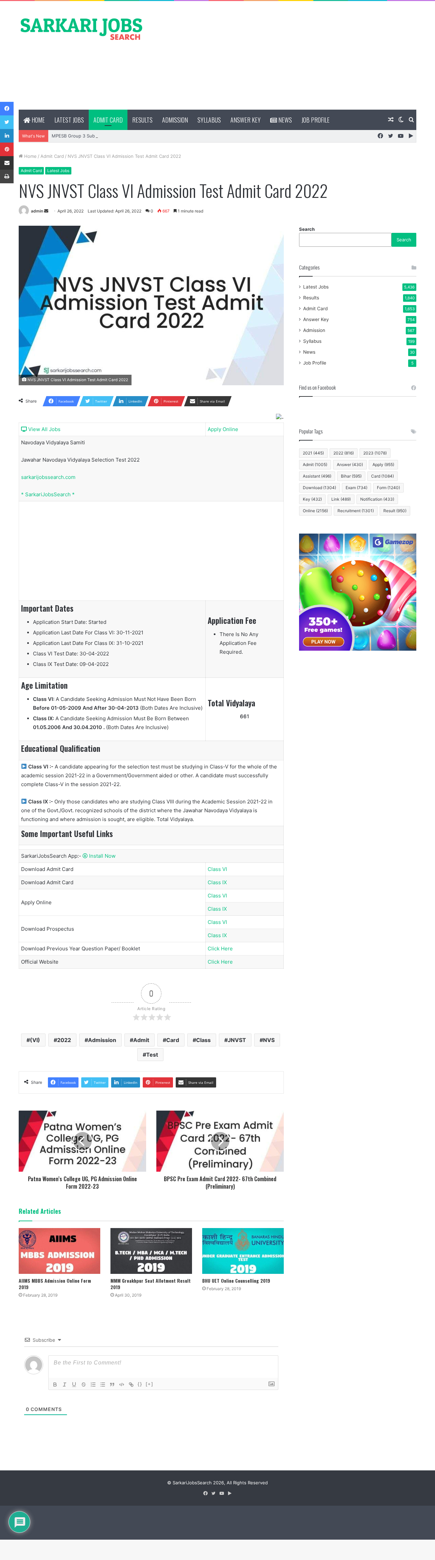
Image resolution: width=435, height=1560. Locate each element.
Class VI (217, 869)
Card (172, 1040)
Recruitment (355, 510)
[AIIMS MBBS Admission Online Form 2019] (59, 1251)
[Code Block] (121, 1384)
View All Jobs (43, 429)
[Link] (131, 1384)
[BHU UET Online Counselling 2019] (243, 1251)
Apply (383, 464)
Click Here (220, 948)
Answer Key (245, 119)
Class (203, 1040)
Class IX (217, 882)
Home (37, 119)
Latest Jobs (69, 119)
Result (394, 510)
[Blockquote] (112, 1384)
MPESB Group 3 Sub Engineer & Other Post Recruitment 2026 (117, 135)
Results (142, 119)
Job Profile (315, 119)
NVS (269, 1040)
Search (307, 229)
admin (37, 210)
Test (152, 1054)
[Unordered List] (102, 1384)
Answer (350, 464)
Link (341, 499)
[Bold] (55, 1384)
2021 (313, 453)
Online (315, 510)
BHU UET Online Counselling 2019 (236, 1280)
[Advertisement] (285, 55)
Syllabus (209, 119)
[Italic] (64, 1384)
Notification (377, 499)
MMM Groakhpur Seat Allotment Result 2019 (150, 1283)
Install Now (102, 856)
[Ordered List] (93, 1384)
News (284, 119)
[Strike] (83, 1384)
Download (319, 487)
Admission (175, 119)
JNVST (237, 1040)
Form (388, 487)
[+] (149, 1384)
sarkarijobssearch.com (48, 477)
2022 (64, 1040)
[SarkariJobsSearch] (81, 28)
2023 (375, 453)
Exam (356, 487)
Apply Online (223, 429)
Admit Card (108, 119)
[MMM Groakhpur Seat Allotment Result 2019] (151, 1251)
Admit (141, 1040)
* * (48, 494)
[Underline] (74, 1384)
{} (140, 1384)
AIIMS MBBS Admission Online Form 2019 (55, 1283)
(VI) (35, 1040)
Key (312, 499)
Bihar (351, 476)
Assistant (317, 476)
